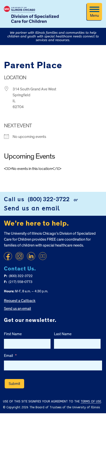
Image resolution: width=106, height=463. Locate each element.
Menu (94, 15)
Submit (14, 384)
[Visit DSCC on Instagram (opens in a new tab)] (19, 256)
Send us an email (32, 208)
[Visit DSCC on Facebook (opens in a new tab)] (8, 256)
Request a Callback (19, 301)
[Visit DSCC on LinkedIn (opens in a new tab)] (31, 256)
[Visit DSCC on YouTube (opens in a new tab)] (43, 256)
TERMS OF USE (91, 401)
